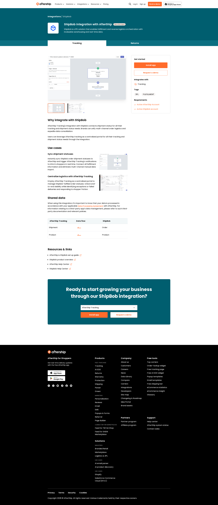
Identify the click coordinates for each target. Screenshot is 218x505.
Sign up (143, 4)
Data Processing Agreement (90, 206)
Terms (61, 492)
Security (72, 492)
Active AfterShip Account (148, 104)
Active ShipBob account (147, 109)
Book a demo (154, 4)
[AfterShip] (44, 4)
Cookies (83, 492)
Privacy (51, 492)
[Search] (130, 4)
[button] (88, 79)
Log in (135, 4)
